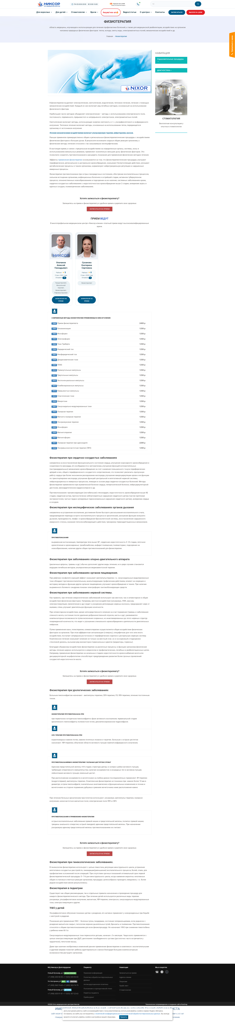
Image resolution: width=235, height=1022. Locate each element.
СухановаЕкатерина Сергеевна (87, 265)
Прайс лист (123, 986)
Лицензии (123, 982)
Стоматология (79, 12)
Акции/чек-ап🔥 (111, 12)
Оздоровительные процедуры (170, 59)
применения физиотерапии (70, 160)
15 (64, 278)
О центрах (146, 12)
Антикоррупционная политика (96, 984)
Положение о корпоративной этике (98, 989)
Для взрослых (44, 12)
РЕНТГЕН (73, 981)
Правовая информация (93, 973)
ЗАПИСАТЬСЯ (176, 12)
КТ (68, 981)
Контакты (160, 12)
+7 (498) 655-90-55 (55, 977)
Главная (109, 36)
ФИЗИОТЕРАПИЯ (171, 115)
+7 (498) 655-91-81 (55, 994)
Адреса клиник (125, 977)
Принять (123, 1017)
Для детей (61, 12)
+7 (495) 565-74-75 (70, 985)
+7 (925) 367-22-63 (70, 994)
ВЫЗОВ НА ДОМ (195, 12)
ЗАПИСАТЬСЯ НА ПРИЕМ (100, 209)
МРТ (63, 981)
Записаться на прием (127, 973)
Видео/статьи (129, 12)
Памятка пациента (91, 993)
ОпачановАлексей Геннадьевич (61, 265)
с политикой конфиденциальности (108, 1014)
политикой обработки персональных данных (142, 1014)
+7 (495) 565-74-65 (55, 985)
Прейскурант (89, 997)
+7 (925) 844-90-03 (70, 977)
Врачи (94, 12)
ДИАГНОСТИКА (163, 70)
